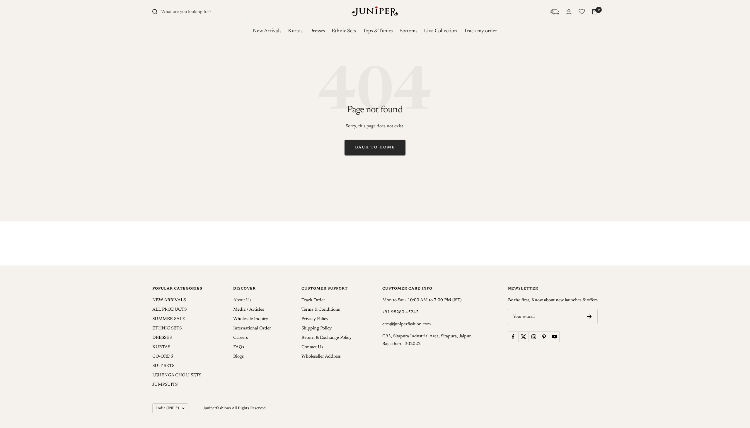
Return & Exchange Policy (326, 338)
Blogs (238, 356)
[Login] (569, 11)
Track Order (313, 300)
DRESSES (162, 338)
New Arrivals (267, 31)
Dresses (317, 31)
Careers (240, 338)
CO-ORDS (162, 356)
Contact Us (312, 347)
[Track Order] (554, 11)
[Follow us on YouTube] (554, 336)
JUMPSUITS (165, 385)
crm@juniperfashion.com (406, 324)
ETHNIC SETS (167, 328)
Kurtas (295, 31)
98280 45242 (405, 312)
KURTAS (161, 347)
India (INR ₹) (167, 408)
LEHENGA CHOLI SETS (176, 375)
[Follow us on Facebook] (513, 336)
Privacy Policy (314, 319)
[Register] (589, 316)
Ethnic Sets (344, 31)
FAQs (238, 347)
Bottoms (408, 31)
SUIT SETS (163, 366)
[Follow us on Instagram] (534, 336)
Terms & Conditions (320, 309)
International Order (252, 328)
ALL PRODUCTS (169, 309)
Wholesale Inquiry (250, 319)
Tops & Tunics (378, 31)
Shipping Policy (316, 328)
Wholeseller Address (321, 356)
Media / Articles (248, 309)
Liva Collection (440, 31)
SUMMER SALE (168, 319)
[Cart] (595, 11)
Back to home (375, 147)
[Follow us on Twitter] (523, 336)
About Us (242, 300)
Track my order (480, 31)
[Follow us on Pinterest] (544, 336)
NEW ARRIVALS (169, 300)
